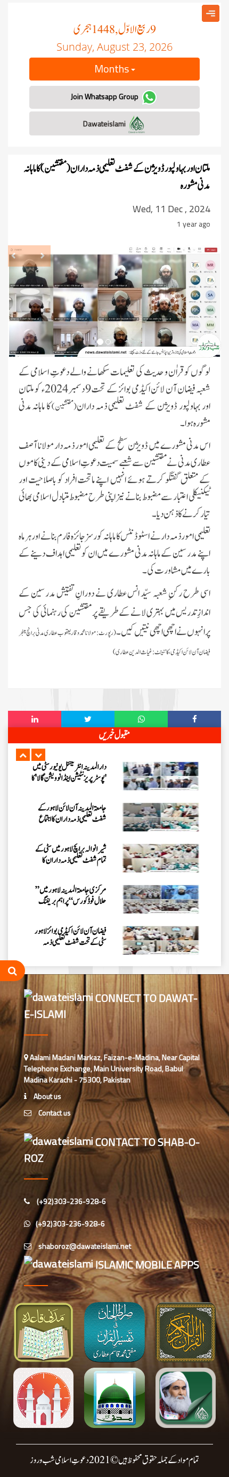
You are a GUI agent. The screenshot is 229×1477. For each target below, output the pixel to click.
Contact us (54, 1112)
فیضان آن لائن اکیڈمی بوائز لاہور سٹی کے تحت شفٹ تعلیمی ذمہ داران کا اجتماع (71, 942)
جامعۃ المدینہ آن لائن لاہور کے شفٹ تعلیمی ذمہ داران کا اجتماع (72, 813)
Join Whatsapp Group (105, 96)
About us (46, 1096)
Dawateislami (105, 123)
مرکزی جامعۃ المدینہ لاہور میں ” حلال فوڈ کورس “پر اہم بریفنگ (71, 896)
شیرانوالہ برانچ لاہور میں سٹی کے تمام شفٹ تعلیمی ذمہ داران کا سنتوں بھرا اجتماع (71, 860)
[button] (23, 755)
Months (112, 68)
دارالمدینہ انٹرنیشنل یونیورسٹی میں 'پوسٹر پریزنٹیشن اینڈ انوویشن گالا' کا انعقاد (69, 778)
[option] (114, 776)
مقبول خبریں (114, 735)
